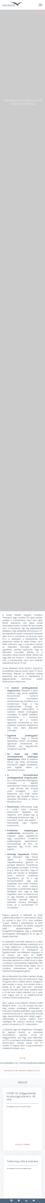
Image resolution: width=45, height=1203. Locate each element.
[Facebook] (11, 1200)
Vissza (22, 1058)
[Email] (33, 1200)
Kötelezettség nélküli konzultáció (22, 1070)
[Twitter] (19, 1200)
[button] (41, 5)
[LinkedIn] (26, 1200)
